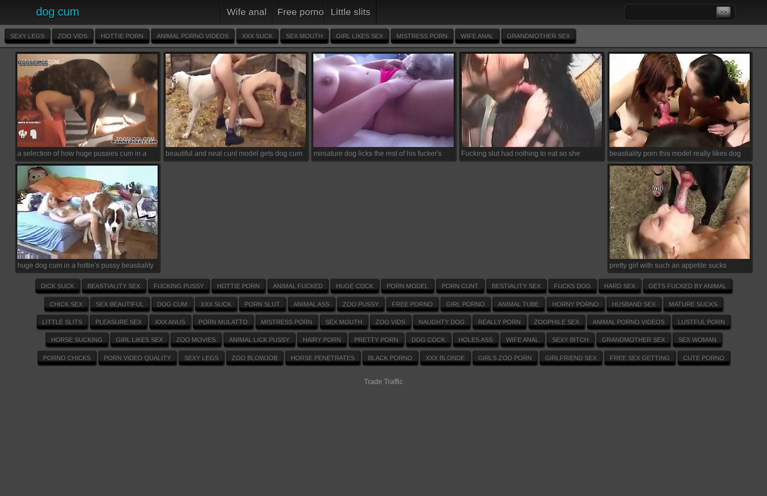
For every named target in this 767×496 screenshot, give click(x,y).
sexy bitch (570, 339)
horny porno (575, 304)
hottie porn (122, 36)
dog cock (428, 339)
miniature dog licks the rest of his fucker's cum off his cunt (377, 155)
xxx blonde (445, 357)
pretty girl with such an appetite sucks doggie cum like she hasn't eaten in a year (675, 267)
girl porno (465, 304)
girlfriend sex (571, 357)
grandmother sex (538, 36)
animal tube (518, 304)
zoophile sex (556, 321)
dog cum (172, 304)
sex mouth (304, 36)
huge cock (354, 286)
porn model (407, 286)
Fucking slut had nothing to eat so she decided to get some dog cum (520, 155)
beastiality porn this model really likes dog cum (675, 155)
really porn (499, 321)
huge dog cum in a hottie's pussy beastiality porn (85, 267)
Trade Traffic (383, 381)
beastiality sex (113, 286)
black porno (390, 357)
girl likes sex (359, 36)
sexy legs (27, 36)
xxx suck (257, 36)
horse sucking (77, 339)
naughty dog (442, 321)
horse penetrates (323, 357)
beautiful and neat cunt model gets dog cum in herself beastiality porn (234, 155)
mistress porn (421, 36)
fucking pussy (179, 286)
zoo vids (72, 36)
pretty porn (376, 339)
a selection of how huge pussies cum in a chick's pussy (81, 155)
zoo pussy (361, 304)
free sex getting (640, 357)
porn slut (262, 304)
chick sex (66, 304)
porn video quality (137, 357)
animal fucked (298, 286)
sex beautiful (120, 304)
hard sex (619, 286)
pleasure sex (118, 321)
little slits (351, 12)
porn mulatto (223, 321)
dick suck (57, 286)
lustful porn (701, 321)
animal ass (311, 304)
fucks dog (572, 286)
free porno (300, 12)
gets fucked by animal (687, 286)
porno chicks (67, 357)
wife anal (247, 12)
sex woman (697, 339)
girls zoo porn (505, 357)
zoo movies (196, 339)
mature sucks (693, 304)
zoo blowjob (254, 357)
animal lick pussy (259, 339)
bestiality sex (516, 286)
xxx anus (170, 321)
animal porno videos (193, 36)
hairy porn (322, 339)
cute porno (703, 357)
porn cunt (460, 286)
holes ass (476, 339)
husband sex (634, 304)
